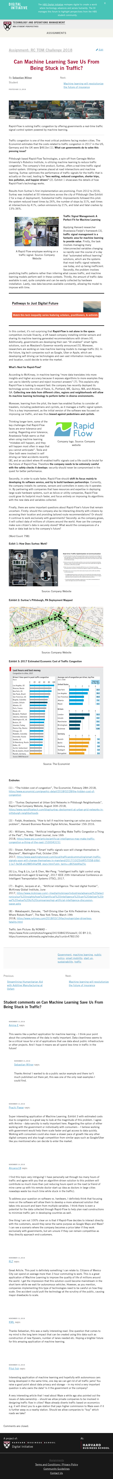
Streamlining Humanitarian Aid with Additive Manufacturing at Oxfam (25, 985)
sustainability (65, 961)
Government (65, 954)
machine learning (83, 954)
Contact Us (56, 1473)
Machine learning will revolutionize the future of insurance (83, 85)
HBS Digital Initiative (53, 4)
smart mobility (74, 958)
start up (88, 958)
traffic (77, 961)
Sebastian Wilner (22, 77)
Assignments (56, 33)
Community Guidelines (57, 1468)
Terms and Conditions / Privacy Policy (56, 1464)
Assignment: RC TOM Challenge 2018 (40, 50)
